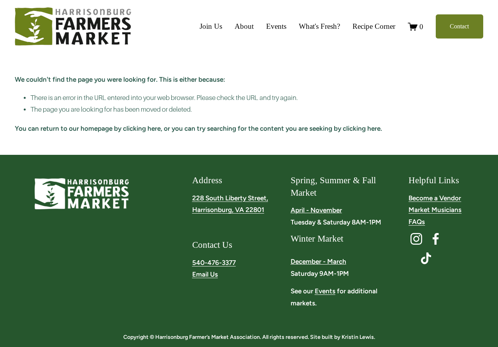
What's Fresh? (319, 26)
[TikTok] (426, 258)
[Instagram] (416, 239)
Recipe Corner (373, 26)
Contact (459, 26)
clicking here (142, 128)
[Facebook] (436, 239)
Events (276, 26)
